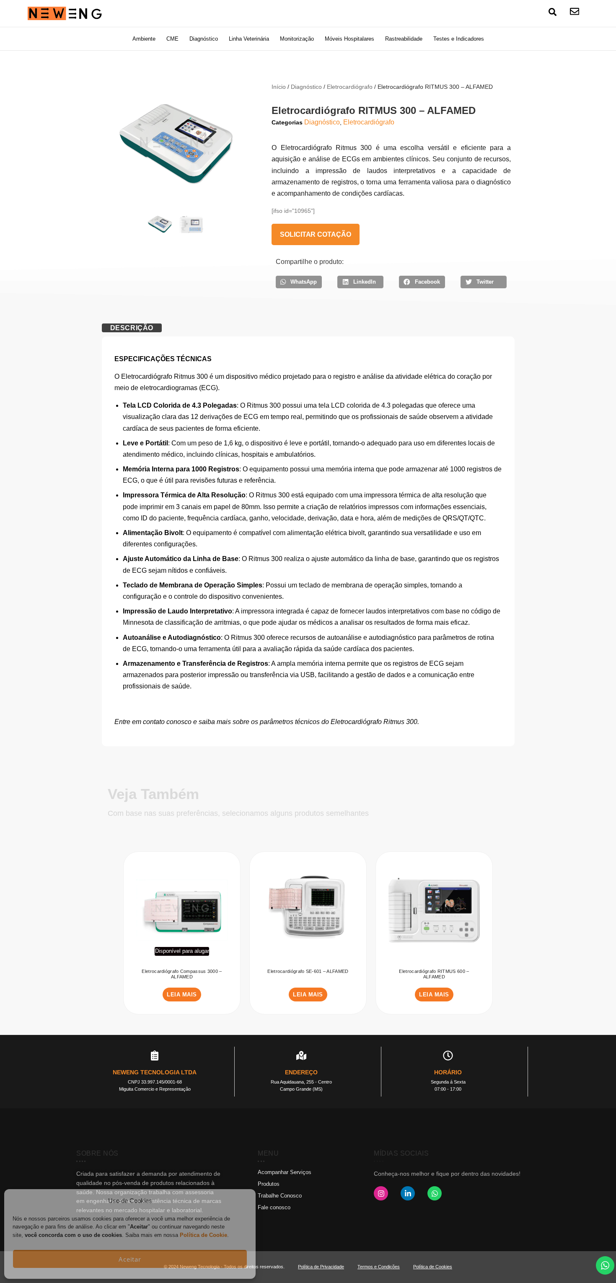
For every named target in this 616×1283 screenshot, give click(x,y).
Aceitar (130, 1259)
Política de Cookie (203, 1235)
